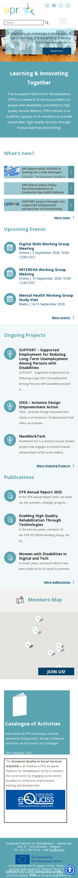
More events (61, 318)
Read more (57, 51)
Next (69, 39)
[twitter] (67, 5)
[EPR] (23, 8)
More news (62, 218)
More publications (57, 582)
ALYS (59, 874)
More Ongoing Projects (53, 466)
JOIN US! (56, 671)
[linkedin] (47, 5)
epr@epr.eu (57, 850)
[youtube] (54, 5)
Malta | (46, 299)
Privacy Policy (43, 871)
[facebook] (60, 5)
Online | (44, 250)
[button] (51, 653)
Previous (8, 39)
